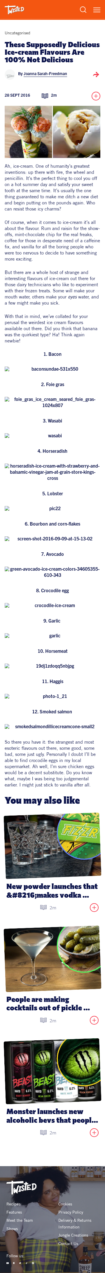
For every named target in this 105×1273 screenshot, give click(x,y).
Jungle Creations (73, 1235)
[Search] (83, 9)
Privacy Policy (70, 1212)
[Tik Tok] (26, 1263)
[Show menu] (96, 10)
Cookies (65, 1204)
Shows (12, 1228)
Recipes (13, 1204)
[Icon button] (96, 74)
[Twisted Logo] (14, 10)
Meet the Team (19, 1220)
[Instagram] (33, 1263)
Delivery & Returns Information (75, 1223)
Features (14, 1212)
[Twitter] (20, 1263)
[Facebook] (14, 1263)
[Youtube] (7, 1263)
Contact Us (68, 1243)
